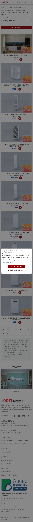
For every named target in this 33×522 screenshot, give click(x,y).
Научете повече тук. (7, 262)
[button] (16, 270)
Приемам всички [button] (16, 266)
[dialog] (16, 260)
